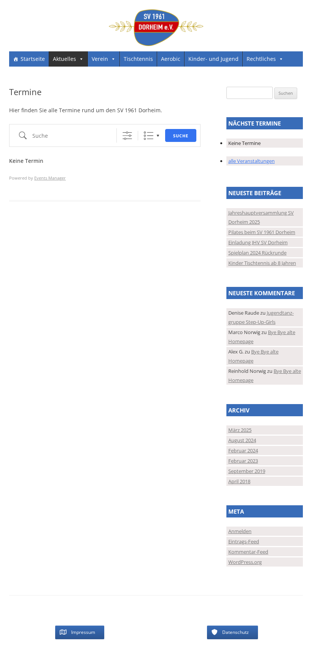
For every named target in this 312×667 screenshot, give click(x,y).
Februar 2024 (243, 450)
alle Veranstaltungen (251, 161)
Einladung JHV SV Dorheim (258, 242)
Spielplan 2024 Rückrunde (257, 252)
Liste (148, 135)
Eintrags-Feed (243, 541)
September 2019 (246, 471)
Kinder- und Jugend (213, 58)
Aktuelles (64, 58)
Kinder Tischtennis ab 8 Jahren (262, 262)
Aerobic (170, 58)
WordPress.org (245, 562)
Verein (100, 58)
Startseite (33, 58)
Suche (180, 135)
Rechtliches (261, 58)
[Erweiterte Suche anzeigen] (127, 135)
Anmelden (240, 531)
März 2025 (240, 430)
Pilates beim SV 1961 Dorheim (261, 232)
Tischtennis (138, 58)
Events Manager (50, 178)
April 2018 (239, 481)
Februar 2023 (243, 460)
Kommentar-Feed (248, 551)
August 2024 (242, 440)
